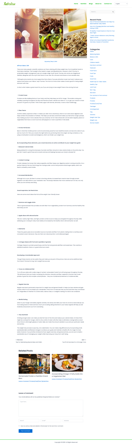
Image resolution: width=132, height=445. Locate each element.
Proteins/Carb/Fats (35, 381)
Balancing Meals (95, 54)
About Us (98, 4)
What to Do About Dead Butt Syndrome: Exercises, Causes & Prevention (102, 41)
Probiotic (92, 98)
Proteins (92, 101)
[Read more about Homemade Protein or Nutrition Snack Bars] (34, 364)
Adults (92, 51)
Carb (91, 60)
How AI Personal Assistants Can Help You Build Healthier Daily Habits (102, 23)
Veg (91, 112)
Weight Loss (93, 120)
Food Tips (93, 73)
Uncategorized (94, 109)
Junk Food (93, 87)
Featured (92, 68)
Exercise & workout (95, 65)
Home (76, 4)
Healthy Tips (93, 84)
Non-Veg (92, 90)
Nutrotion (93, 93)
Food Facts (93, 71)
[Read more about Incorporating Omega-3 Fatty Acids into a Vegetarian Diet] (67, 363)
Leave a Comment (24, 381)
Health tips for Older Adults (98, 82)
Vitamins (92, 115)
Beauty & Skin (94, 57)
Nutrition (83, 4)
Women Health (94, 123)
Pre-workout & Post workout (98, 95)
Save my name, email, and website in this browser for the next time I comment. (42, 426)
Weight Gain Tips (95, 117)
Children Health (94, 62)
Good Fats (93, 79)
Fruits (91, 76)
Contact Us (108, 4)
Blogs (91, 4)
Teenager (93, 106)
